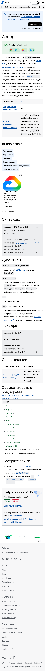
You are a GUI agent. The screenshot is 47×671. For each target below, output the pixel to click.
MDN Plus (6, 586)
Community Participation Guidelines (24, 666)
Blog (4, 574)
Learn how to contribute (14, 506)
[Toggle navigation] (42, 2)
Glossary (5, 645)
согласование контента (12, 67)
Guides (5, 637)
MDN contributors (15, 516)
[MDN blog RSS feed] (19, 558)
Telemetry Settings (32, 663)
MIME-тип (20, 270)
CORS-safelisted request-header (10, 124)
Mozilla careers (8, 578)
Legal (4, 666)
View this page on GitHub (14, 519)
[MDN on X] (11, 558)
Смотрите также (10, 169)
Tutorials (5, 641)
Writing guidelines (9, 609)
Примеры (7, 158)
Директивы (8, 155)
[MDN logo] (6, 548)
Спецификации (9, 162)
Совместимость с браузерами (16, 165)
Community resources (11, 605)
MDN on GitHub (8, 618)
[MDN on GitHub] (3, 558)
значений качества (25, 243)
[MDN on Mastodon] (15, 558)
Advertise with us (9, 582)
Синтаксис (7, 151)
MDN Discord (7, 613)
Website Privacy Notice (11, 663)
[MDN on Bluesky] (7, 558)
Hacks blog (6, 649)
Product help (7, 590)
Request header (27, 101)
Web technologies (9, 629)
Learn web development (12, 633)
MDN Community (9, 601)
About (4, 570)
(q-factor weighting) (12, 306)
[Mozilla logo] (9, 657)
